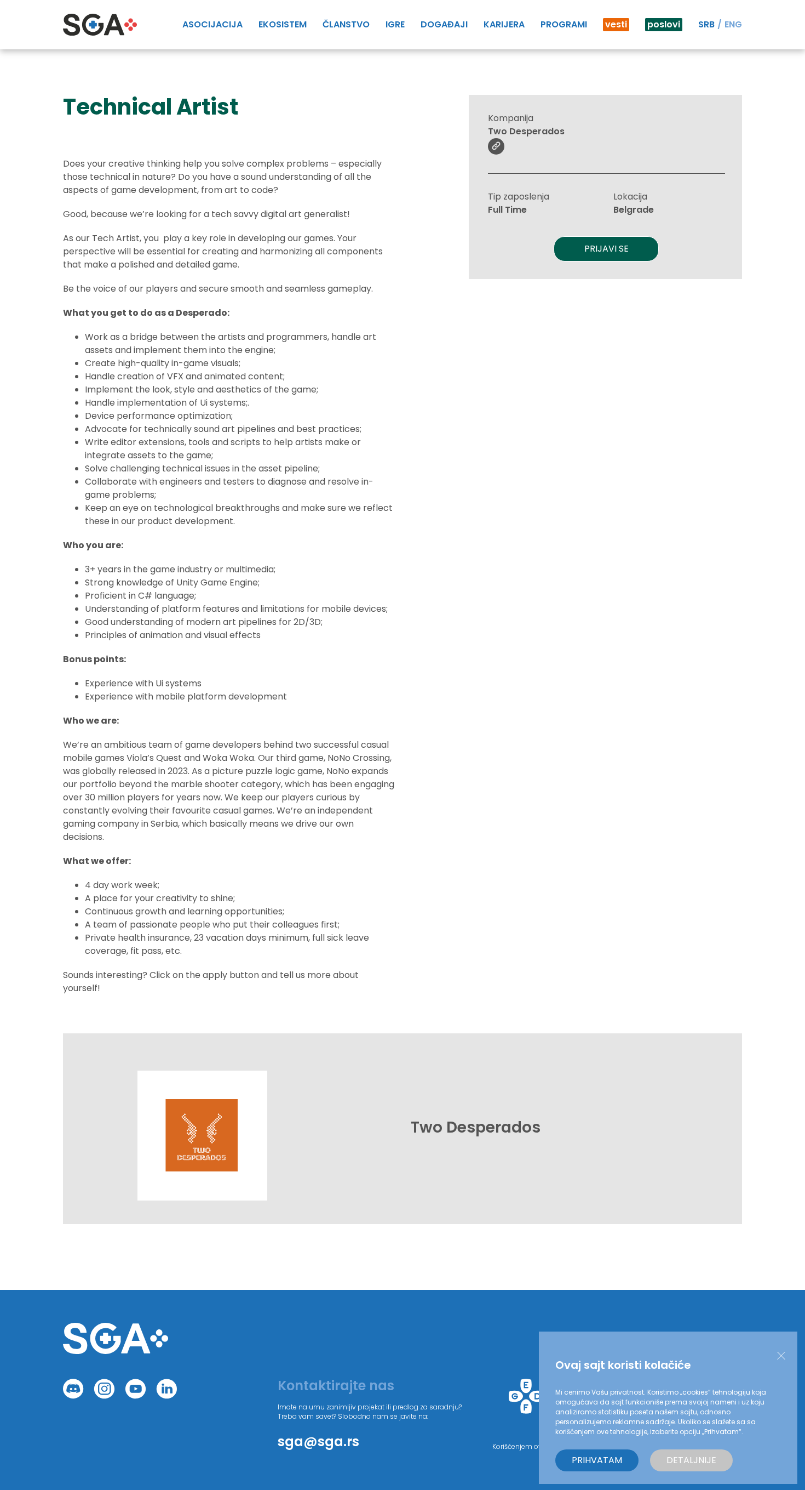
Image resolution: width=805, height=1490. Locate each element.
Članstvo (346, 24)
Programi (563, 24)
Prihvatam (597, 1460)
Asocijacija (212, 24)
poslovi (663, 24)
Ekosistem (282, 24)
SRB (706, 24)
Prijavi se (606, 248)
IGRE (395, 24)
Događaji (444, 24)
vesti (616, 24)
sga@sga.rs (318, 1441)
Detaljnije (691, 1460)
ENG (733, 24)
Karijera (504, 24)
